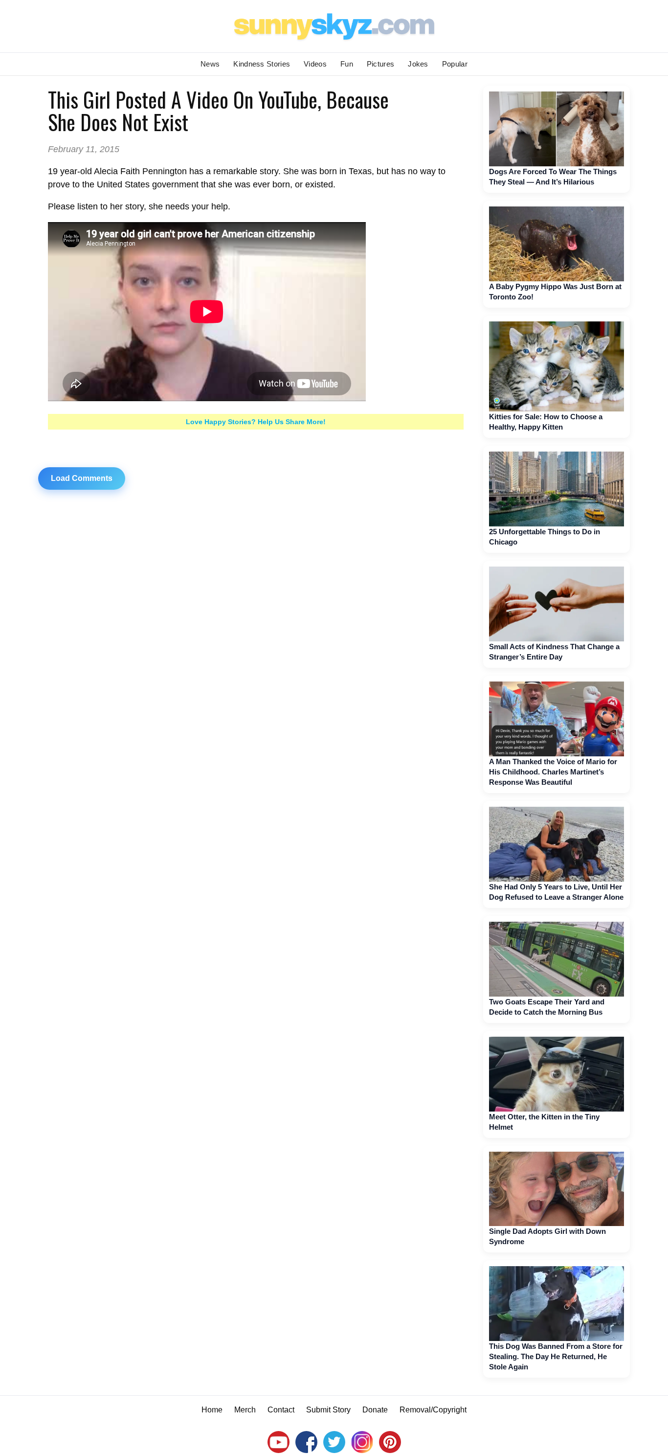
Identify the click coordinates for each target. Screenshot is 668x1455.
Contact (280, 1410)
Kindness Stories (261, 64)
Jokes (418, 64)
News (210, 64)
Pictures (380, 64)
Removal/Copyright (433, 1410)
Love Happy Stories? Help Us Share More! (256, 422)
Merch (245, 1410)
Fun (346, 64)
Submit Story (328, 1410)
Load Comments (81, 478)
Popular (455, 64)
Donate (375, 1410)
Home (212, 1410)
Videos (315, 64)
